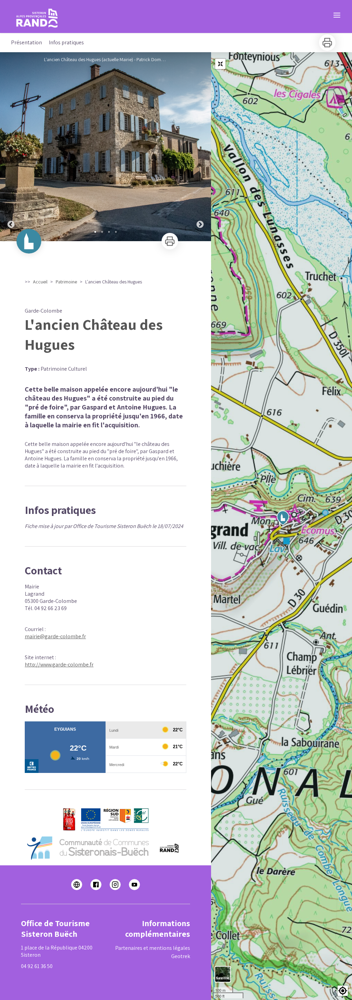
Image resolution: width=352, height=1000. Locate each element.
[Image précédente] (11, 146)
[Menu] (337, 15)
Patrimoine (66, 282)
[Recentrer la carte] (220, 64)
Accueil (40, 282)
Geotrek (180, 956)
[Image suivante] (200, 146)
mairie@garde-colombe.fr (55, 636)
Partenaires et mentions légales (152, 948)
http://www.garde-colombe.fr (59, 664)
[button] (343, 991)
